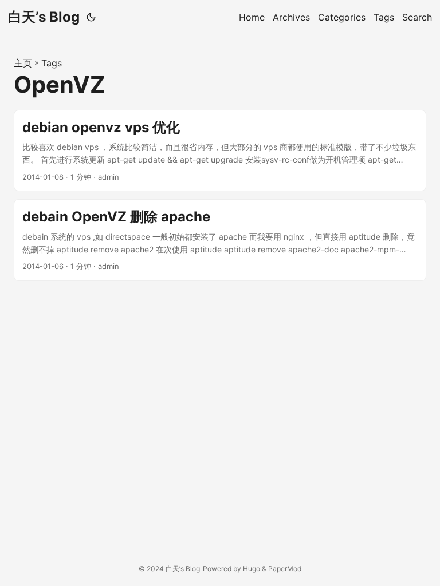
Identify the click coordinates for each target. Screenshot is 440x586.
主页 (23, 63)
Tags (51, 63)
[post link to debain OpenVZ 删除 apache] (220, 240)
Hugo (251, 568)
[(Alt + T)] (91, 17)
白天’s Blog (44, 17)
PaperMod (284, 568)
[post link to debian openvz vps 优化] (220, 150)
